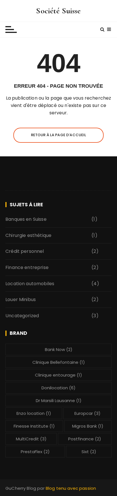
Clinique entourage (58, 375)
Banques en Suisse (26, 219)
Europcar (87, 413)
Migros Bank (87, 426)
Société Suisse (58, 11)
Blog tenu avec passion (71, 488)
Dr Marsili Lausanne (59, 400)
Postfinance (84, 439)
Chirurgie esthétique (28, 235)
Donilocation (58, 388)
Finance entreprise (27, 267)
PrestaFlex (35, 452)
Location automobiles (29, 283)
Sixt (89, 452)
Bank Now (58, 349)
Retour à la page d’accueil (58, 135)
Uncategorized (22, 315)
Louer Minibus (20, 299)
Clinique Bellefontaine (58, 362)
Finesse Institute (34, 426)
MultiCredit (31, 439)
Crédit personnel (24, 251)
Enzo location (33, 413)
